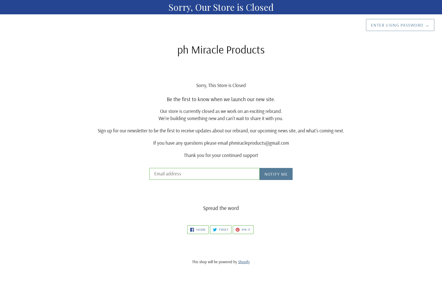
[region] (221, 7)
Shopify (244, 261)
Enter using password (400, 25)
